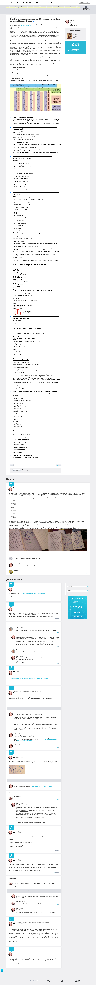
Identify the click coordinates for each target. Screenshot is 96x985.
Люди (36, 2)
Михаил (15, 570)
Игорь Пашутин (16, 557)
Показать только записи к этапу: (72, 588)
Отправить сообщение (74, 24)
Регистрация (82, 2)
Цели (18, 2)
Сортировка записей (70, 584)
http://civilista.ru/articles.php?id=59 (24, 740)
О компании (78, 983)
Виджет (59, 465)
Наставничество (27, 2)
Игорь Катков (16, 796)
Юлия (72, 20)
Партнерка (77, 981)
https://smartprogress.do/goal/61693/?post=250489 (41, 786)
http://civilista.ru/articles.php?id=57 (51, 739)
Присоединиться (77, 616)
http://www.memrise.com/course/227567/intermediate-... (34, 593)
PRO (62, 980)
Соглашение (64, 983)
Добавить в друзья (73, 25)
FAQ (62, 981)
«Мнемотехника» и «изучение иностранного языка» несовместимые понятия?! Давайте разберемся (29, 678)
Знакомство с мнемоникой (16, 680)
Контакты (77, 980)
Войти (87, 2)
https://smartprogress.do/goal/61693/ (28, 25)
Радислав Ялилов (17, 627)
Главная (11, 2)
